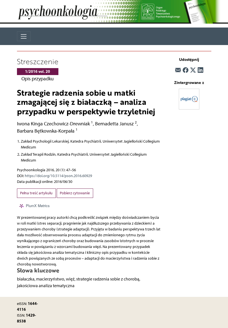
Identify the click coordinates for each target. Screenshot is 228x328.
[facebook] (185, 70)
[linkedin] (200, 70)
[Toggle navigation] (24, 36)
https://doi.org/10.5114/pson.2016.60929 (58, 175)
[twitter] (193, 70)
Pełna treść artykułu (36, 193)
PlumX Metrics (38, 205)
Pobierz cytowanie (75, 193)
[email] (178, 70)
